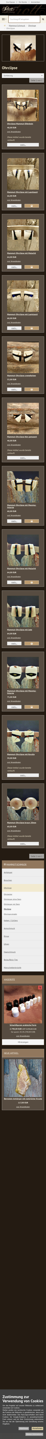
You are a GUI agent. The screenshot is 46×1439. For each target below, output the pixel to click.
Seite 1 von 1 (36, 80)
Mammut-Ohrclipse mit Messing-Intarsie (21, 506)
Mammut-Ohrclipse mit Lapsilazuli (22, 192)
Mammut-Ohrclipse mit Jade (19, 629)
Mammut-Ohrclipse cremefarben (21, 375)
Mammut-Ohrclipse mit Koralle (21, 754)
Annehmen (37, 1428)
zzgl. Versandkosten (14, 132)
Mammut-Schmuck (16, 864)
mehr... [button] (23, 144)
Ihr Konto (23, 2)
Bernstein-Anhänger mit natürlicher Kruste (23, 1098)
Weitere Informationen (34, 1434)
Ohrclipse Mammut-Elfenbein (20, 123)
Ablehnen (23, 1428)
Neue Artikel (11, 1053)
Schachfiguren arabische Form (23, 1025)
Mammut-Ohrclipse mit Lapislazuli (22, 314)
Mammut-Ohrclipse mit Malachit (21, 253)
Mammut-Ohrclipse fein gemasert (22, 436)
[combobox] (23, 75)
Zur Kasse (10, 2)
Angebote (9, 979)
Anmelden (35, 2)
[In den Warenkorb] (32, 206)
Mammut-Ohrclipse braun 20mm (21, 822)
